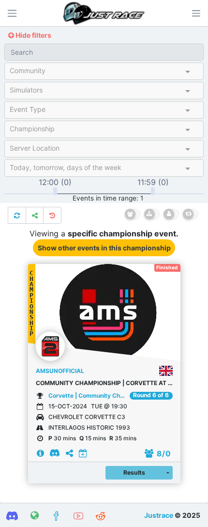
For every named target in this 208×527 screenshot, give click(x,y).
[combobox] (95, 72)
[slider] (55, 191)
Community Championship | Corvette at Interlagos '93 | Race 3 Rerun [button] (104, 383)
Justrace (158, 515)
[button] (196, 13)
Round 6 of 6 (151, 395)
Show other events (104, 248)
